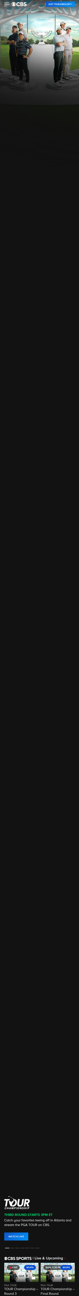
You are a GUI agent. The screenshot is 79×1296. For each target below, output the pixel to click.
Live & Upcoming (48, 1258)
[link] (60, 4)
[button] (7, 5)
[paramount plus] (19, 4)
